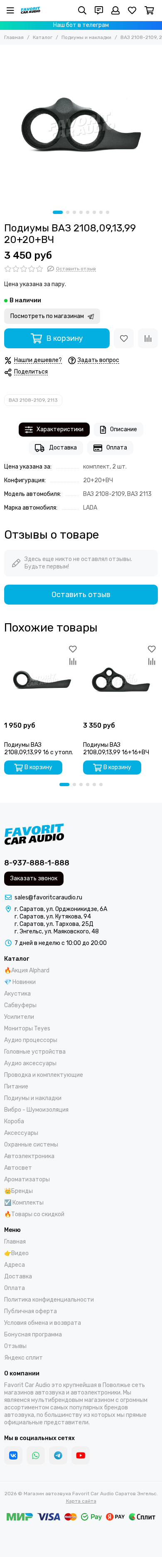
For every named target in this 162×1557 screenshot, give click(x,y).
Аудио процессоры (30, 1040)
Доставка (63, 447)
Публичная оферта (30, 1311)
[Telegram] (58, 1455)
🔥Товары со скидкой (34, 1214)
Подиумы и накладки (86, 37)
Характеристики (60, 429)
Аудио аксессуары (30, 1063)
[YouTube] (80, 1455)
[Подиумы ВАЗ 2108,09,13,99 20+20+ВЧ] (81, 125)
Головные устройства (35, 1051)
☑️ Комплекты (24, 1202)
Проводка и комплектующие (43, 1074)
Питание (16, 1086)
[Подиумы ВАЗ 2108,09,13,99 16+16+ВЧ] (120, 680)
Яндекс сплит (23, 1357)
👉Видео (16, 1253)
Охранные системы (31, 1144)
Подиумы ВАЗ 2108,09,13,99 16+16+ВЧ (116, 748)
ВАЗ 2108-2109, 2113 (33, 400)
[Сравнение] (148, 338)
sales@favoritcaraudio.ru (48, 897)
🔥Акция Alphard (26, 970)
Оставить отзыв (81, 594)
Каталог (42, 37)
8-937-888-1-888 (36, 862)
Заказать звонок (33, 878)
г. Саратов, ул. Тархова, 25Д (54, 924)
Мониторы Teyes (27, 1028)
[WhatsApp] (36, 1455)
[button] (58, 212)
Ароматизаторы (27, 1179)
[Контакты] (99, 10)
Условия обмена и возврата (42, 1322)
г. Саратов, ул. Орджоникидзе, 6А (61, 909)
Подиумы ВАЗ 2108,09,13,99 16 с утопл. (38, 748)
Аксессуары (21, 1133)
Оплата (116, 447)
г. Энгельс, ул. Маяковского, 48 (57, 931)
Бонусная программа (33, 1334)
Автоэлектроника (29, 1156)
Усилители (19, 1016)
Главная (14, 37)
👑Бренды (18, 1191)
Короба (14, 1121)
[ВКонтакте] (13, 1455)
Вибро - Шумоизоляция (36, 1109)
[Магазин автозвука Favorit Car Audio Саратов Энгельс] (30, 10)
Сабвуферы (20, 1005)
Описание (123, 429)
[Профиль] (115, 10)
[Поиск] (82, 10)
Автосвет (18, 1167)
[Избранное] (124, 338)
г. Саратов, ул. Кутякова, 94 (53, 916)
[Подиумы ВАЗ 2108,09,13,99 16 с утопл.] (41, 680)
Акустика (17, 993)
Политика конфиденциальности (49, 1299)
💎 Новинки (20, 982)
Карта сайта (81, 1501)
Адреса (14, 1264)
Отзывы (15, 1346)
